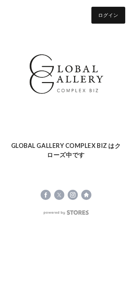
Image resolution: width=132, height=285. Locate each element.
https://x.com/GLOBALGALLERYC (59, 195)
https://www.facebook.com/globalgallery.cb (46, 195)
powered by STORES (66, 212)
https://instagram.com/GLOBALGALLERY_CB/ (73, 195)
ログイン (108, 15)
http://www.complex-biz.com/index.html (86, 195)
